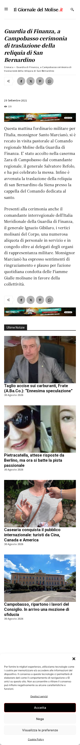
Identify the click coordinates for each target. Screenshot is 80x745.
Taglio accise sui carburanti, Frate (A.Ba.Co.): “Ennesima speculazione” (38, 388)
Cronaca (9, 67)
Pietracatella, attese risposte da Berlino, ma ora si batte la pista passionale (34, 460)
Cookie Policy (36, 739)
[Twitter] (30, 81)
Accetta (40, 708)
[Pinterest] (40, 81)
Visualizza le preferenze (40, 730)
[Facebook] (21, 81)
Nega (40, 719)
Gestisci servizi (39, 696)
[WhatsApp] (49, 81)
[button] (74, 659)
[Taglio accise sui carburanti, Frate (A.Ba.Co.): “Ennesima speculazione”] (40, 359)
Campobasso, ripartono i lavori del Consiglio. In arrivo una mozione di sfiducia (36, 609)
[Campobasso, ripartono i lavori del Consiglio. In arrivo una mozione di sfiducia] (40, 578)
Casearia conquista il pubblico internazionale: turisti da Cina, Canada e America (32, 534)
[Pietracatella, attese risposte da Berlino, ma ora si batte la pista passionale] (40, 429)
